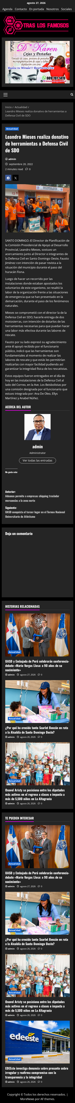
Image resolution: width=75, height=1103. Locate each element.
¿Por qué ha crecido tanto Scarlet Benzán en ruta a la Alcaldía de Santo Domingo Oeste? (36, 729)
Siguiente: (35, 512)
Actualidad (12, 128)
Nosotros (52, 9)
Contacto (21, 9)
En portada (36, 9)
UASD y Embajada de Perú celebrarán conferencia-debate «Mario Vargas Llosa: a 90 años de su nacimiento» (37, 665)
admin (12, 159)
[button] (5, 94)
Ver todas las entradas (37, 460)
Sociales (66, 9)
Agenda (7, 9)
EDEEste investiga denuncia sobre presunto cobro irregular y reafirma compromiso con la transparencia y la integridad (36, 1072)
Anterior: (32, 496)
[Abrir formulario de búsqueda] (72, 94)
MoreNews (27, 1099)
